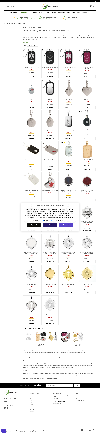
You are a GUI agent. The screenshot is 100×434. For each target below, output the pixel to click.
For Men (41, 12)
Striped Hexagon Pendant (87, 129)
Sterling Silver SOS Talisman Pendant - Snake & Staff (50, 314)
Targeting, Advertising (60, 220)
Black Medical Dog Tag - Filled (31, 67)
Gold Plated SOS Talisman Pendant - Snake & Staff (87, 284)
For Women (34, 12)
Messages (78, 395)
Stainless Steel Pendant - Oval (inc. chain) (50, 129)
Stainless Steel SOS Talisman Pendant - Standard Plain (31, 253)
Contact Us (55, 398)
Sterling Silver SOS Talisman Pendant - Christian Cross (31, 314)
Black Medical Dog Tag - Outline (50, 67)
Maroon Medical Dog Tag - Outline (87, 68)
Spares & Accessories (77, 12)
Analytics (47, 220)
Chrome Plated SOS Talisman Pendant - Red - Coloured (87, 191)
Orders (77, 393)
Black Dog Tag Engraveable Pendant (31, 160)
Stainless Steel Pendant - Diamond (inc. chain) (69, 98)
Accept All (66, 225)
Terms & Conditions (34, 395)
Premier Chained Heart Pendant (50, 190)
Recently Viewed (80, 398)
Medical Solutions (57, 393)
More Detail (50, 229)
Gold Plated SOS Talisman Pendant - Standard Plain (50, 284)
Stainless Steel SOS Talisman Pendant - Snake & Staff (68, 253)
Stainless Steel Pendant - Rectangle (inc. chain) (69, 129)
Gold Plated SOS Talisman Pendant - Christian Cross (68, 284)
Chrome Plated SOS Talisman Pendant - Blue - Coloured (68, 191)
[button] (31, 71)
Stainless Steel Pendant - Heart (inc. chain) (87, 98)
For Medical (24, 12)
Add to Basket (68, 107)
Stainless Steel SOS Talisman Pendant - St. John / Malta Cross (31, 284)
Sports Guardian (57, 403)
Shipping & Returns (34, 393)
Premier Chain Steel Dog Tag (31, 190)
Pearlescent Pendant (69, 159)
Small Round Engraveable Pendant (31, 98)
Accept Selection (50, 225)
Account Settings (80, 400)
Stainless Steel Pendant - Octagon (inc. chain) (31, 129)
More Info (31, 76)
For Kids (47, 12)
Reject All (34, 225)
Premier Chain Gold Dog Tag (87, 159)
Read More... (26, 42)
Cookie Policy (33, 398)
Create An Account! (59, 1)
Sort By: (24, 45)
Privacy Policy (33, 397)
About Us (32, 404)
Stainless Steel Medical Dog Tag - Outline (50, 98)
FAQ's (31, 400)
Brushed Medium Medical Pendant (50, 160)
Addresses (78, 397)
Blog (31, 402)
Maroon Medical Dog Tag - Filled (68, 67)
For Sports (53, 12)
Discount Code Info (34, 408)
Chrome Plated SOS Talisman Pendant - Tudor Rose (87, 222)
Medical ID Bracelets (13, 12)
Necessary (38, 220)
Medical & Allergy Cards (64, 12)
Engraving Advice (34, 406)
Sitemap (32, 411)
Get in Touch (33, 409)
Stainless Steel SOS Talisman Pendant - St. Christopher (87, 253)
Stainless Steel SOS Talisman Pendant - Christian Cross (50, 253)
